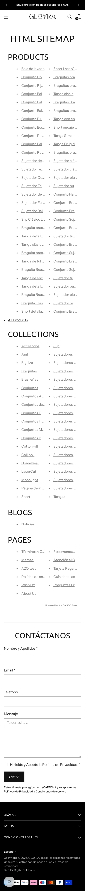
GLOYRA (33, 857)
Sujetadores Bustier (69, 388)
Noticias (28, 524)
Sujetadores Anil (66, 362)
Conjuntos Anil (33, 396)
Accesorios (30, 346)
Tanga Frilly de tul (67, 144)
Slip (56, 346)
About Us (28, 593)
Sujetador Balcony (36, 211)
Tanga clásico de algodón (41, 244)
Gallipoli (27, 455)
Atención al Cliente (68, 560)
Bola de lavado (32, 68)
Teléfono (11, 692)
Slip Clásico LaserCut (38, 219)
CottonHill (29, 446)
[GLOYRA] (42, 16)
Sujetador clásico (67, 160)
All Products (18, 320)
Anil (24, 354)
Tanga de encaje (34, 278)
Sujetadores (63, 354)
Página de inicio (34, 488)
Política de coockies (37, 576)
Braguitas (29, 371)
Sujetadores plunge (69, 446)
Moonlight (29, 480)
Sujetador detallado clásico (43, 160)
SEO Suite (71, 605)
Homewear (30, 463)
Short (25, 496)
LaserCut (28, 471)
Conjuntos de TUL (35, 404)
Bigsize (27, 362)
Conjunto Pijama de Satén (42, 85)
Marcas (27, 560)
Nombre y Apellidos (21, 648)
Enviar (14, 776)
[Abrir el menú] (6, 16)
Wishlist (28, 585)
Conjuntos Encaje (35, 413)
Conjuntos (29, 388)
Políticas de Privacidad (18, 791)
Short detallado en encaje (42, 311)
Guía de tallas (64, 576)
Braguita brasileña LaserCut (43, 227)
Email (9, 670)
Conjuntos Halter (35, 421)
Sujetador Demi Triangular (42, 177)
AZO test (28, 568)
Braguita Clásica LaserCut (42, 303)
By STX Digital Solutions (19, 870)
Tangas (59, 496)
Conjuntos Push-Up (37, 438)
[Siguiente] (78, 5)
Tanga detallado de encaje (42, 286)
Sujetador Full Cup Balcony (42, 202)
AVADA (62, 605)
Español (9, 851)
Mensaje (12, 714)
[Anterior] (6, 5)
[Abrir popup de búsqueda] (69, 16)
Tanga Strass (63, 135)
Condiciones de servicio (51, 791)
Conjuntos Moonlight (38, 429)
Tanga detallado (34, 236)
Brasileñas (29, 379)
